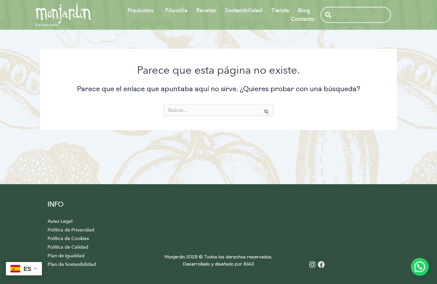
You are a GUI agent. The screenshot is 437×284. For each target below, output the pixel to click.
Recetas (206, 10)
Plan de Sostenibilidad (72, 264)
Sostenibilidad (243, 10)
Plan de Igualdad (66, 256)
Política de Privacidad (71, 230)
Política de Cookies (68, 238)
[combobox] (355, 15)
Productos (140, 10)
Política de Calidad (68, 247)
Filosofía (176, 10)
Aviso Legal (60, 221)
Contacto (303, 19)
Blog (304, 10)
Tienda (280, 10)
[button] (420, 267)
